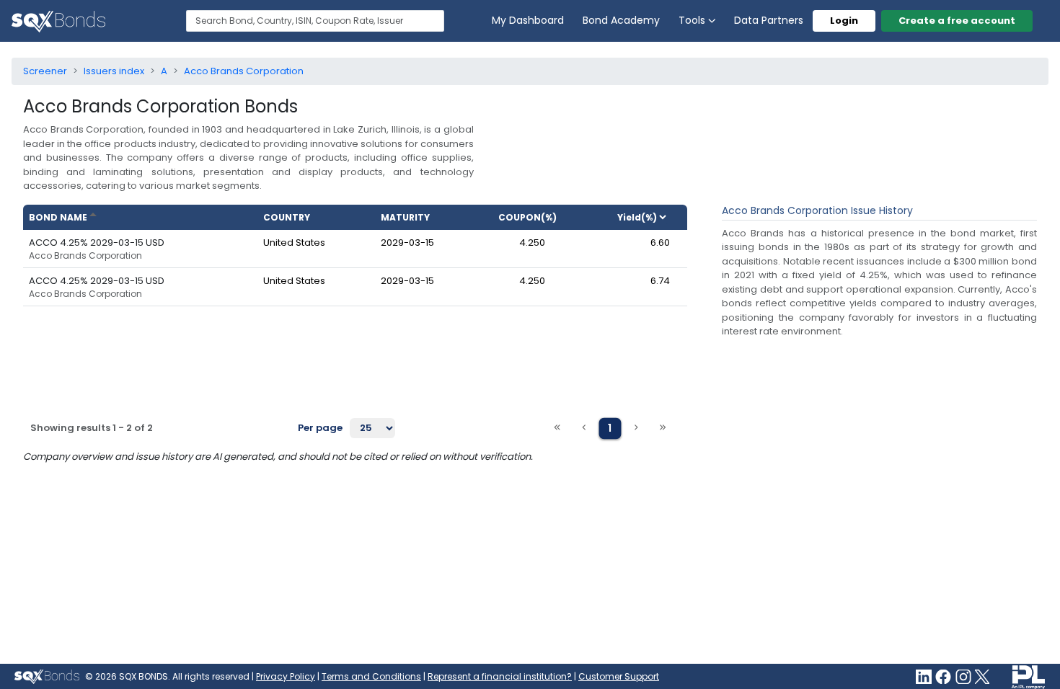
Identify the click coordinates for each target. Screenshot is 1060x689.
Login (844, 20)
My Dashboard (528, 20)
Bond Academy (621, 20)
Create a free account (956, 20)
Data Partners (768, 20)
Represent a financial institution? (500, 676)
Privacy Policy (285, 676)
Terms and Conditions (371, 676)
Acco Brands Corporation (85, 256)
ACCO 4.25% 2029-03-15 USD (96, 242)
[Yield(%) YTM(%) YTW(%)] (647, 217)
